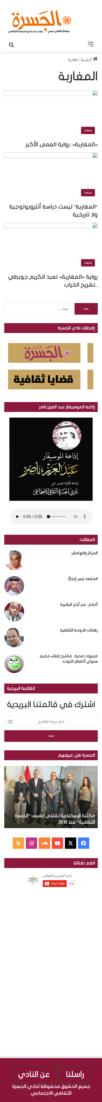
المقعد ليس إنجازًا (83, 579)
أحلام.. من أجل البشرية (79, 604)
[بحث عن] (11, 44)
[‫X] (70, 843)
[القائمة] (91, 44)
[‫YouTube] (57, 843)
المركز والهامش (84, 553)
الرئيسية (87, 60)
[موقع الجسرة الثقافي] (39, 19)
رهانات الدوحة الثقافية (79, 630)
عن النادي (34, 1074)
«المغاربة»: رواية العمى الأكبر (62, 144)
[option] (51, 797)
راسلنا (75, 1074)
